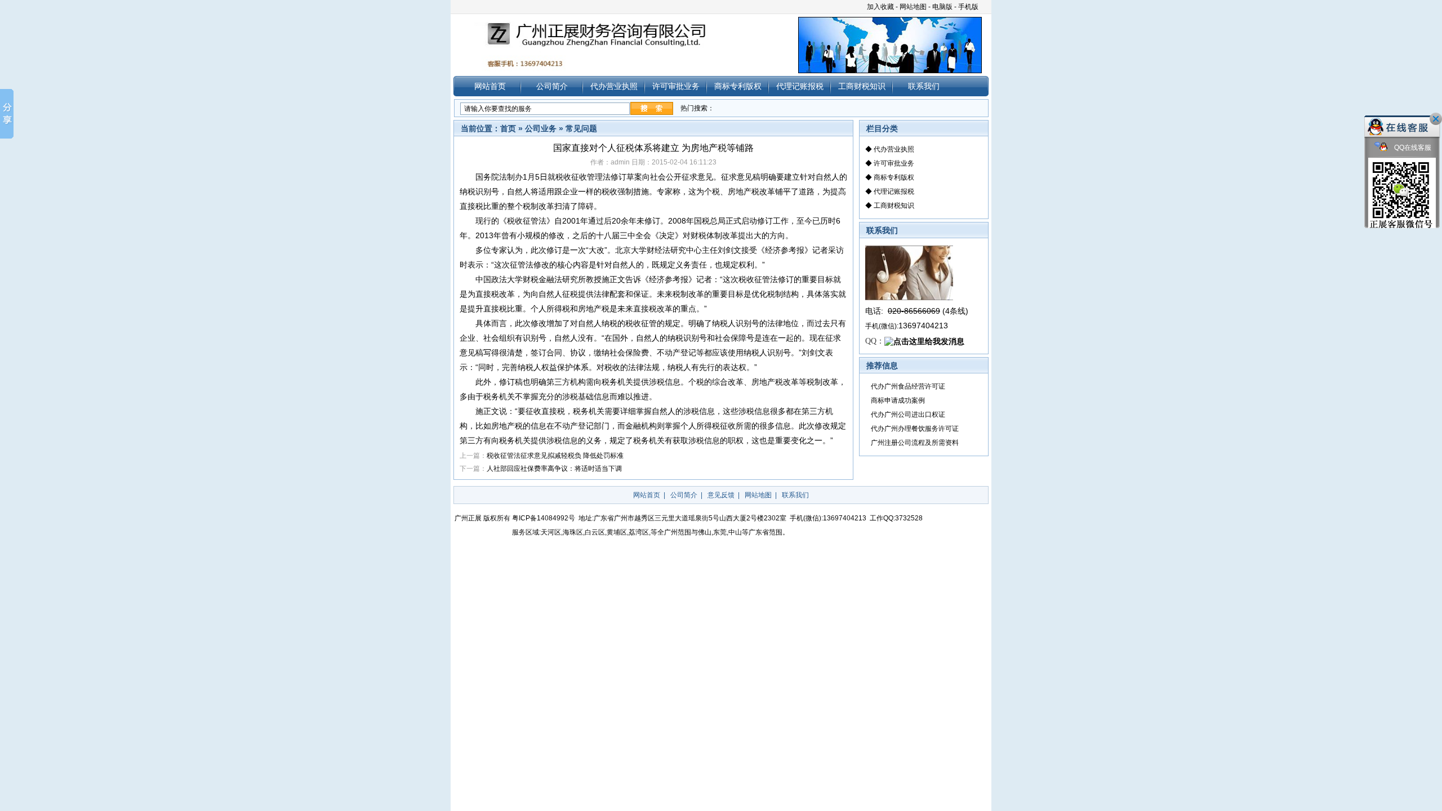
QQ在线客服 (1411, 147)
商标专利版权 (738, 86)
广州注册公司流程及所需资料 (915, 443)
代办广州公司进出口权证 (908, 414)
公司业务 (541, 128)
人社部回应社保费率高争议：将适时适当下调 (554, 469)
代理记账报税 (800, 86)
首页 (508, 128)
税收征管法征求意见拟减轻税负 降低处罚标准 (555, 456)
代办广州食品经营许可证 (908, 386)
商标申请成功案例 (898, 400)
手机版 (968, 7)
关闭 (1436, 119)
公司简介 (552, 86)
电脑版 (942, 7)
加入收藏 (880, 7)
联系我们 (924, 86)
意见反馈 (721, 495)
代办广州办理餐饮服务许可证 (915, 429)
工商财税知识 (861, 86)
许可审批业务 (676, 86)
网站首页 (490, 86)
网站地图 (913, 7)
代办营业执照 (614, 86)
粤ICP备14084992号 (543, 518)
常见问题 (581, 128)
